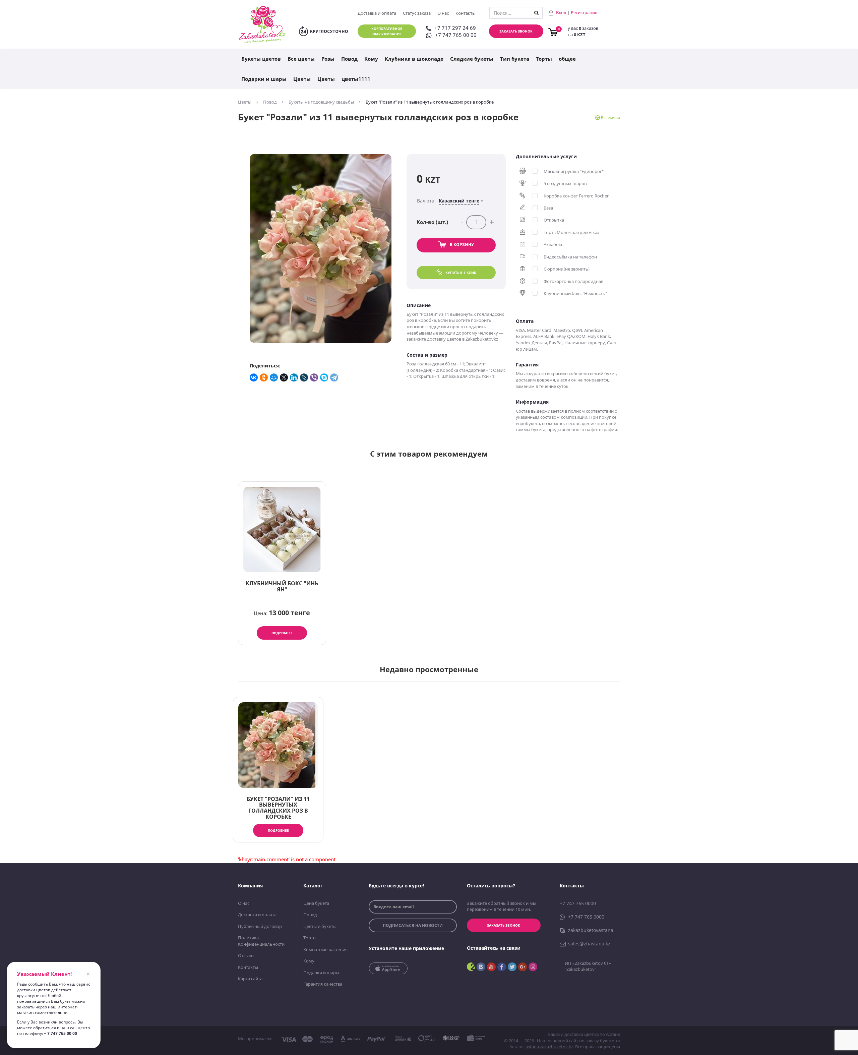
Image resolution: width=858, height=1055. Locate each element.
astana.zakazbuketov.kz (549, 1047)
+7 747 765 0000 (578, 903)
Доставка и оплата (377, 13)
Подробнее (282, 633)
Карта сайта (250, 979)
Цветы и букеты (319, 926)
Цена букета (316, 903)
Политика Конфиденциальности (261, 941)
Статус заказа (417, 13)
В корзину (462, 244)
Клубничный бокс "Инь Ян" (282, 586)
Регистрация (584, 12)
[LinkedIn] (294, 377)
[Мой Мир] (274, 377)
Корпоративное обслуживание (386, 31)
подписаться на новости (413, 925)
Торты (544, 58)
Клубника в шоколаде (414, 58)
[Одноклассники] (264, 377)
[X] (284, 377)
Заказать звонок (516, 31)
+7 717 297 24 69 (455, 27)
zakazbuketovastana (590, 930)
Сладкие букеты (471, 58)
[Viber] (314, 377)
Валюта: (448, 200)
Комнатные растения (325, 949)
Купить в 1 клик (460, 272)
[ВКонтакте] (254, 377)
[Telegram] (334, 377)
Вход (561, 12)
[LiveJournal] (304, 377)
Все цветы (301, 58)
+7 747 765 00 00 (456, 35)
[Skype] (324, 377)
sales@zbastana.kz (589, 943)
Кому (371, 58)
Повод (349, 58)
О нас (443, 13)
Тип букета (514, 58)
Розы (327, 58)
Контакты (465, 13)
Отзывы (246, 955)
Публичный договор (260, 926)
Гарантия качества (322, 984)
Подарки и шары (264, 78)
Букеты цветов (261, 58)
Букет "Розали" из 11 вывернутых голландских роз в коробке (278, 807)
